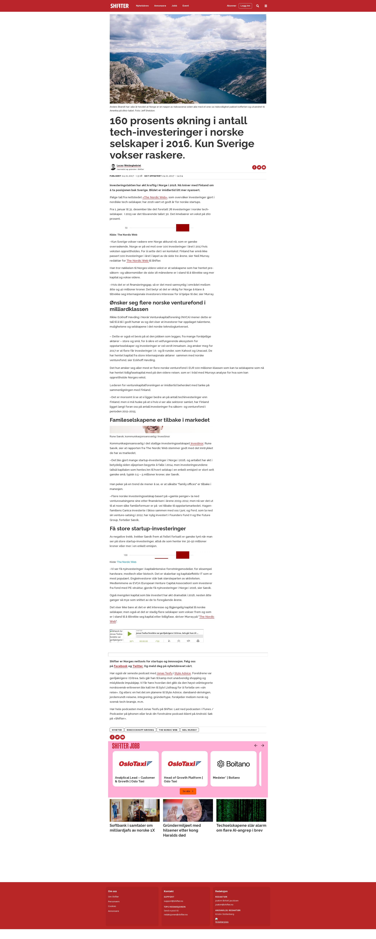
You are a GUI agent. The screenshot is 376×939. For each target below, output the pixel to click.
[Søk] (257, 6)
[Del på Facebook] (254, 167)
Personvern (114, 901)
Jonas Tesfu (164, 673)
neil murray (189, 730)
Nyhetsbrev (142, 5)
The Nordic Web (137, 260)
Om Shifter (113, 896)
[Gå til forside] (119, 6)
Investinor (196, 443)
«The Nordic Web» (154, 197)
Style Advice (182, 673)
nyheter (117, 730)
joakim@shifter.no (224, 904)
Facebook (120, 666)
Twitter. (138, 666)
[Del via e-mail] (264, 167)
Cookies (112, 906)
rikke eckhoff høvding (140, 730)
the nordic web (168, 730)
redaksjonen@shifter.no (176, 914)
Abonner (231, 5)
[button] (255, 745)
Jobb (174, 5)
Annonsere (160, 5)
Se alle (186, 791)
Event (186, 5)
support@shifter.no (173, 901)
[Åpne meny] (266, 6)
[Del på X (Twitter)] (259, 167)
